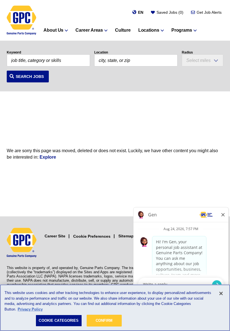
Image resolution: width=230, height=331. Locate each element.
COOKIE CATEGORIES (59, 320)
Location (101, 52)
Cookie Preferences (92, 236)
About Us (53, 30)
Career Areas (89, 30)
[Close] (221, 293)
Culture (122, 30)
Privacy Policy (30, 309)
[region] (115, 307)
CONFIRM (104, 320)
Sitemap (126, 236)
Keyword (14, 52)
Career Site (55, 236)
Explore (48, 157)
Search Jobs (30, 76)
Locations (148, 30)
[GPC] (21, 20)
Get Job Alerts (209, 12)
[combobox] (136, 60)
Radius (187, 52)
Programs (181, 30)
